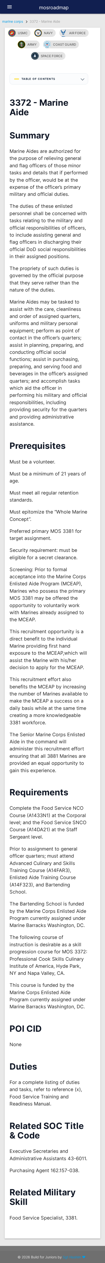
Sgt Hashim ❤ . (75, 1257)
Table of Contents (38, 79)
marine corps (12, 21)
